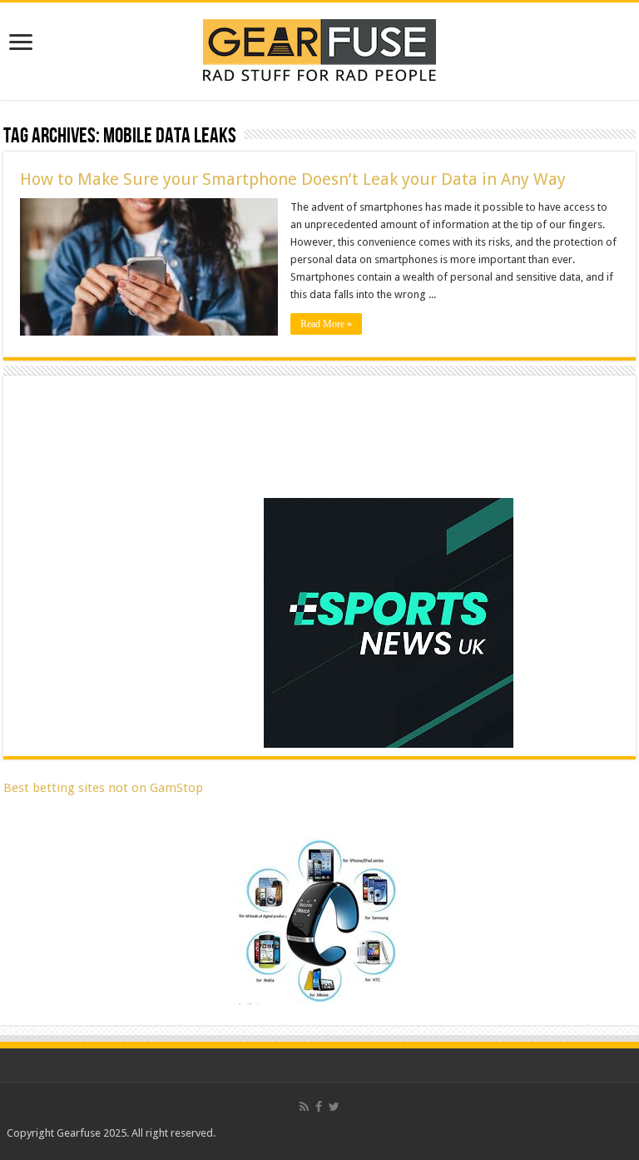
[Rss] (304, 1107)
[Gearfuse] (319, 48)
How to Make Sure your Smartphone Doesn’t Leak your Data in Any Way (293, 179)
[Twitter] (334, 1107)
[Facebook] (319, 1107)
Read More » (326, 324)
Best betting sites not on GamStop (103, 787)
